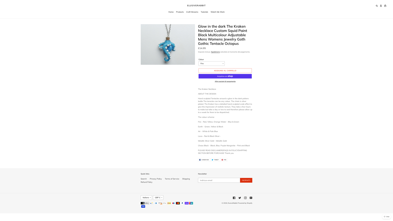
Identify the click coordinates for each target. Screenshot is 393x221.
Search (144, 179)
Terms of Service (172, 179)
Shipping (186, 179)
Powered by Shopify (245, 203)
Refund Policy (146, 182)
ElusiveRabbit (196, 5)
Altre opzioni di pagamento (225, 81)
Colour (201, 59)
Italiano (146, 197)
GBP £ (157, 197)
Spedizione (215, 52)
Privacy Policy (156, 179)
